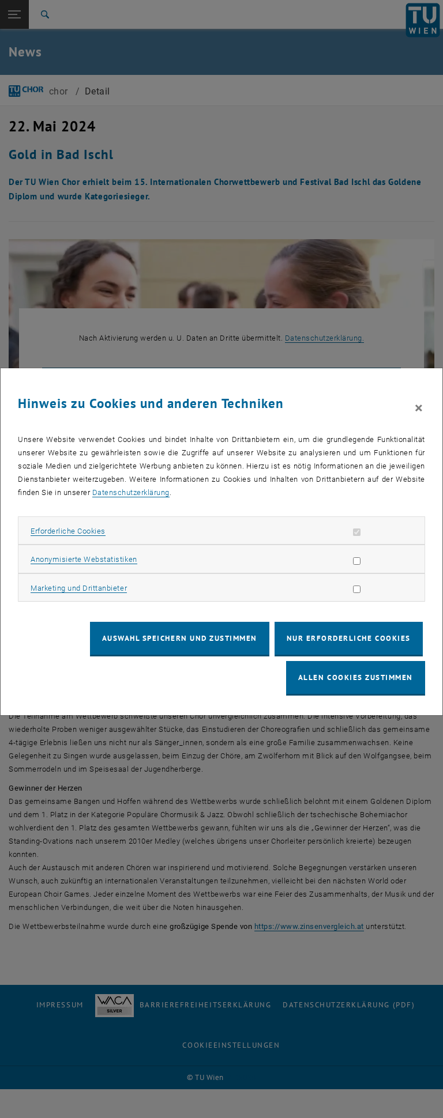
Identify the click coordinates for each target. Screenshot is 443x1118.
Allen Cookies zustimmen (355, 677)
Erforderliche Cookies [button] (68, 531)
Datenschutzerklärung (131, 492)
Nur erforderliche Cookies (349, 638)
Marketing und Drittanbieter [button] (79, 588)
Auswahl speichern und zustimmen (179, 638)
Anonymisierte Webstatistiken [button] (84, 559)
